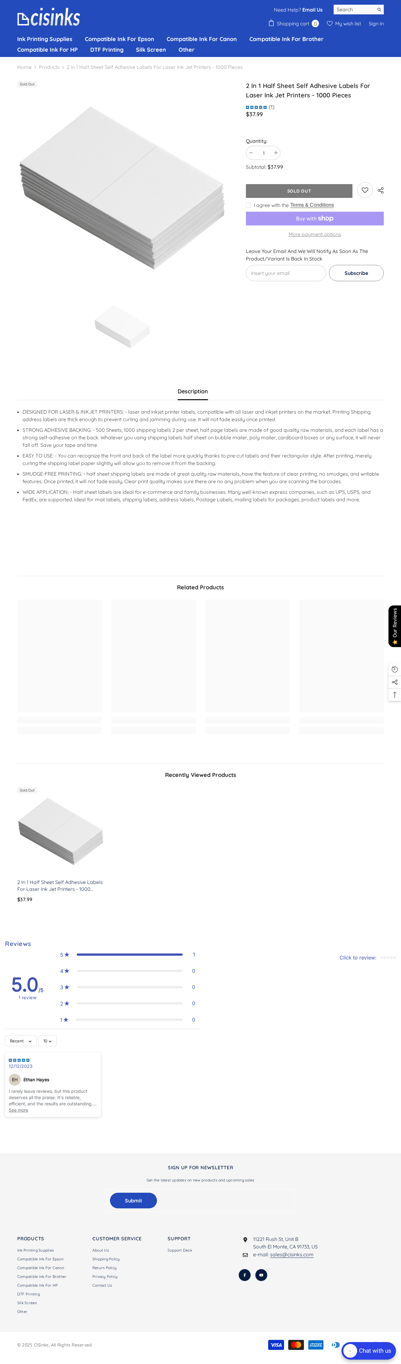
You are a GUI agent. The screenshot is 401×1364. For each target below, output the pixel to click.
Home (24, 67)
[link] (365, 190)
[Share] (378, 190)
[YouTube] (261, 1275)
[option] (122, 186)
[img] (256, 106)
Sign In (376, 23)
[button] (127, 954)
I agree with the (271, 205)
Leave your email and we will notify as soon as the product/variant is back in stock (307, 255)
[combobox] (354, 9)
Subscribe (356, 273)
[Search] (359, 9)
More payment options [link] (315, 234)
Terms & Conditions (312, 205)
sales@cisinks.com (292, 1254)
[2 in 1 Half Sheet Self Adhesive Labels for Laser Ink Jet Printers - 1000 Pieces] (60, 830)
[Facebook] (245, 1275)
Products (49, 67)
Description (193, 391)
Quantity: (256, 141)
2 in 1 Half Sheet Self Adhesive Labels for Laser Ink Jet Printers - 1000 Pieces (60, 885)
